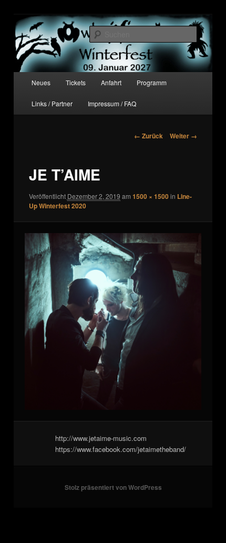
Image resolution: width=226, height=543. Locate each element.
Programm (152, 82)
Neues (41, 82)
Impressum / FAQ (112, 103)
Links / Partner (52, 103)
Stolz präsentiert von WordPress (113, 487)
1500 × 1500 (150, 196)
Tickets (76, 82)
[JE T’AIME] (113, 321)
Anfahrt (111, 82)
